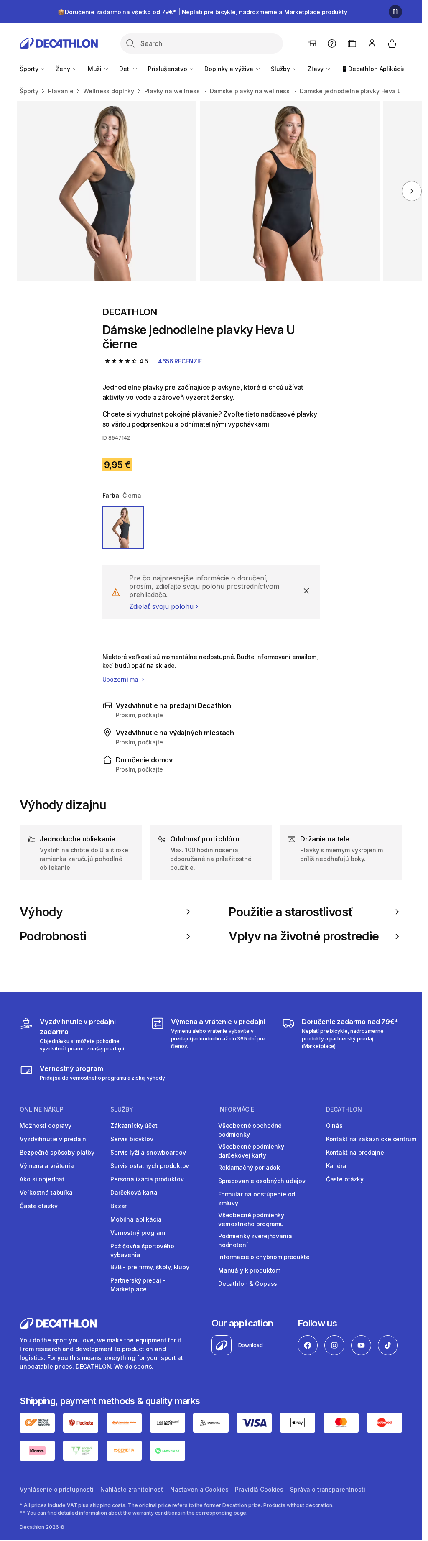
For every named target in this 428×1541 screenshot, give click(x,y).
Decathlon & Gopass (247, 1283)
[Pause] (395, 11)
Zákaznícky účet (134, 1125)
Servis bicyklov (131, 1138)
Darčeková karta (134, 1192)
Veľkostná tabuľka (46, 1192)
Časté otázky (38, 1205)
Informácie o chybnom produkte (264, 1256)
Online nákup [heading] (42, 1109)
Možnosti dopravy (45, 1125)
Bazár (118, 1205)
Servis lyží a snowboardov (148, 1152)
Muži (95, 68)
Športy (30, 68)
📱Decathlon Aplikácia (373, 68)
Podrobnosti (53, 936)
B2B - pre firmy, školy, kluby (149, 1266)
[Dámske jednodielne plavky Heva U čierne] (106, 191)
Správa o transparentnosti (327, 1489)
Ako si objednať (42, 1179)
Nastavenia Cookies (199, 1489)
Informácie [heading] (236, 1109)
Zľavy (316, 68)
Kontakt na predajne (355, 1152)
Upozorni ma (121, 679)
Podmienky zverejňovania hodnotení (255, 1240)
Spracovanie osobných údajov (262, 1180)
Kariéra (336, 1165)
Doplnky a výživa (229, 68)
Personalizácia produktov (147, 1179)
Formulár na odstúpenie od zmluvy (257, 1198)
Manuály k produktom (249, 1270)
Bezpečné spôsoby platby (57, 1152)
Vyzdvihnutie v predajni (54, 1138)
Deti (125, 68)
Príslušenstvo (168, 68)
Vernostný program (137, 1232)
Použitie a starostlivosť (290, 912)
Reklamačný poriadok (249, 1167)
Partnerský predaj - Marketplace (138, 1285)
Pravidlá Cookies (259, 1489)
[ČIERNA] (123, 527)
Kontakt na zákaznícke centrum (371, 1138)
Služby (281, 68)
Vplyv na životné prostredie (304, 936)
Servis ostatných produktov (149, 1165)
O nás (334, 1125)
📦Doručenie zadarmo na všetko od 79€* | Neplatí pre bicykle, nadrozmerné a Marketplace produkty (202, 11)
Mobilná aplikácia (136, 1219)
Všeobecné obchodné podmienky (250, 1130)
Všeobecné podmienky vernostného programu (251, 1219)
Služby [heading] (121, 1109)
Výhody (41, 912)
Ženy (63, 68)
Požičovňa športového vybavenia (142, 1250)
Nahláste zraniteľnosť (131, 1489)
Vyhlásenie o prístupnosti (57, 1489)
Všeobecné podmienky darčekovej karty (251, 1151)
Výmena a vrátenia (47, 1165)
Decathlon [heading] (344, 1109)
